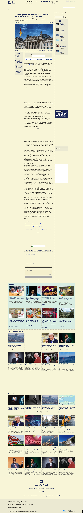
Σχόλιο (26, 268)
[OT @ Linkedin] (74, 1)
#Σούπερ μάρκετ (22, 7)
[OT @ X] (71, 1)
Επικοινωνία (31, 488)
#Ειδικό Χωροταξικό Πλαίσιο (50, 7)
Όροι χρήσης (35, 488)
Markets (36, 5)
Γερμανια (25, 254)
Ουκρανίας (31, 64)
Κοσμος (16, 22)
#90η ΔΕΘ (27, 7)
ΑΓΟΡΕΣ (57, 146)
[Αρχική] (11, 2)
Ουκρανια (29, 254)
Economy (43, 5)
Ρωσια (33, 254)
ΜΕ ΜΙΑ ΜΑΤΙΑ (58, 148)
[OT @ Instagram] (72, 1)
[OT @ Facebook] (70, 1)
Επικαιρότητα (18, 12)
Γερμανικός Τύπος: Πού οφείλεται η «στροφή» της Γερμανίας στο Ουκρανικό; (38, 229)
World (47, 5)
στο (36, 250)
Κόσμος (21, 12)
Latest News (11, 393)
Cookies (42, 488)
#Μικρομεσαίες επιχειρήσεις (33, 7)
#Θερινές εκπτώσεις (42, 7)
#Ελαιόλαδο (61, 7)
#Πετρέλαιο (57, 7)
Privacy (39, 488)
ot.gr (15, 12)
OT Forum (67, 1)
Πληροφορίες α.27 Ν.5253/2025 (49, 488)
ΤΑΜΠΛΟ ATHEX (58, 149)
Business (39, 5)
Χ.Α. (8, 9)
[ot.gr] (42, 3)
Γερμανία (47, 65)
